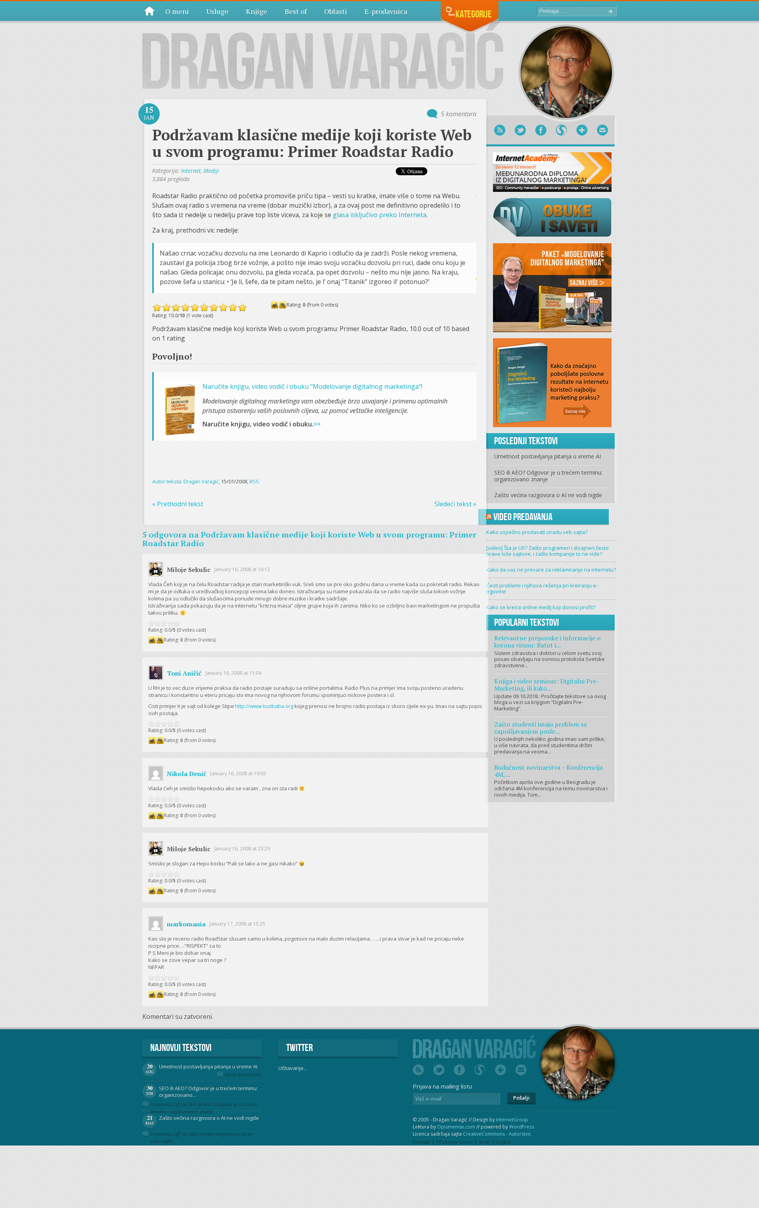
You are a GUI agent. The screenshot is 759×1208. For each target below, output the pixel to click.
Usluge (217, 11)
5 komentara (458, 114)
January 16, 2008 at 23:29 (242, 848)
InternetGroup (512, 1119)
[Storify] (561, 130)
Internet (191, 170)
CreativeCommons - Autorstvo (497, 1133)
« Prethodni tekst (177, 504)
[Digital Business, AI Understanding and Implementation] (323, 55)
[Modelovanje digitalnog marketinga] (552, 287)
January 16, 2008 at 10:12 (242, 569)
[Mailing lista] (602, 130)
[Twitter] (520, 130)
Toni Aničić (184, 673)
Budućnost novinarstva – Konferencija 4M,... (548, 771)
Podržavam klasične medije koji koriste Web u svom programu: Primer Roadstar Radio (312, 143)
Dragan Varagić (201, 481)
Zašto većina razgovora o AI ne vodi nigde (548, 495)
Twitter (299, 1047)
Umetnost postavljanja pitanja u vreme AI (547, 456)
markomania (186, 924)
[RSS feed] (499, 130)
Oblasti (335, 11)
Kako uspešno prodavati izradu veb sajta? (536, 532)
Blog (149, 10)
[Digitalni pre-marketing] (552, 382)
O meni (177, 11)
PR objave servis (454, 1142)
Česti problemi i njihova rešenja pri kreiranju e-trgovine (542, 588)
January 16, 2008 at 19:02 (238, 773)
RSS (254, 481)
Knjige (256, 11)
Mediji (211, 170)
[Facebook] (540, 130)
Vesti (484, 1142)
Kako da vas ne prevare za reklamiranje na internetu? (551, 569)
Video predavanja (523, 517)
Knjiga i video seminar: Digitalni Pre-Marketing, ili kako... (546, 685)
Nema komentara (243, 1075)
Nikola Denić (186, 773)
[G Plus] (581, 130)
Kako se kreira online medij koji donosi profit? (540, 607)
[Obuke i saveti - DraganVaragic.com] (552, 216)
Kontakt (421, 1142)
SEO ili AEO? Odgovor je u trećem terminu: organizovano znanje (548, 476)
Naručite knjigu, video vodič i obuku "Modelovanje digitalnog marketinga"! (312, 386)
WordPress (521, 1126)
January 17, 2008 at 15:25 (237, 923)
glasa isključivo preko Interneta (380, 214)
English (503, 1142)
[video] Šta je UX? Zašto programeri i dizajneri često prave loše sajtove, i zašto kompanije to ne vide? (547, 551)
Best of (296, 11)
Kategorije (473, 14)
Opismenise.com (456, 1126)
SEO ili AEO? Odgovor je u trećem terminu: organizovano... (208, 1091)
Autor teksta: (167, 481)
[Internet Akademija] (552, 171)
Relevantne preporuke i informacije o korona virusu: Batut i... (547, 641)
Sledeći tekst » (455, 504)
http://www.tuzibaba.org (264, 706)
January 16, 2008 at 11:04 (233, 673)
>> (317, 424)
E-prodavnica (385, 11)
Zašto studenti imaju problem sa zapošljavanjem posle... (540, 728)
